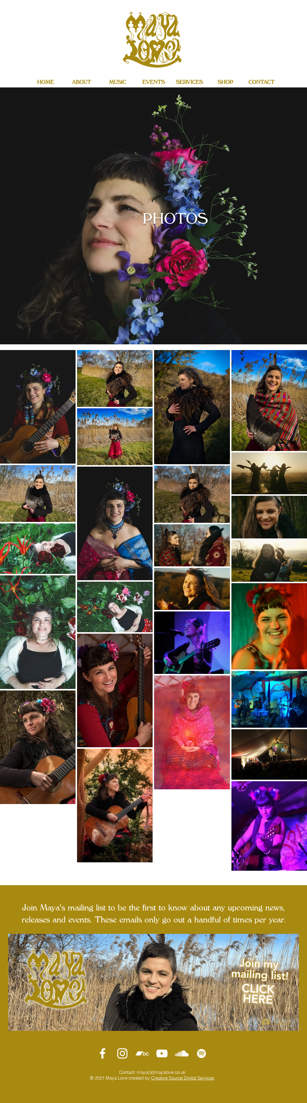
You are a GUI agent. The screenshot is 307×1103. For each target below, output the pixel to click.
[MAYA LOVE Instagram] (122, 1053)
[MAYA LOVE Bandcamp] (142, 1053)
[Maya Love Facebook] (102, 1053)
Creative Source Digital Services (182, 1078)
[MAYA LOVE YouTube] (162, 1053)
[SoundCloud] (182, 1053)
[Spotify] (201, 1053)
